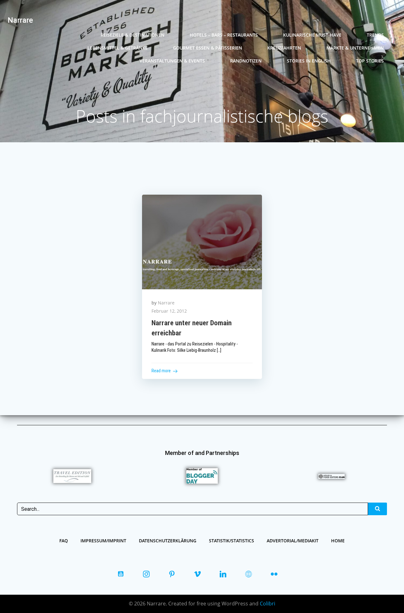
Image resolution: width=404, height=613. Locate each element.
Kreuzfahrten (284, 48)
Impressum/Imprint (103, 541)
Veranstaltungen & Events (172, 61)
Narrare (166, 303)
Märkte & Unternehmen (355, 48)
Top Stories (370, 61)
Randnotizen (246, 61)
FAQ (63, 541)
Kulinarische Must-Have (312, 35)
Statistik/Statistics (231, 541)
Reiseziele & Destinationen (132, 35)
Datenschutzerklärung (167, 541)
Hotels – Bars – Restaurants (224, 35)
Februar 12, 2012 (169, 311)
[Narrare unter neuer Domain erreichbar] (202, 241)
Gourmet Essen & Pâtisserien (207, 48)
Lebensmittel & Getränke (117, 48)
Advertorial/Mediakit (292, 541)
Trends (375, 35)
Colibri (267, 603)
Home (338, 541)
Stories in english (309, 61)
